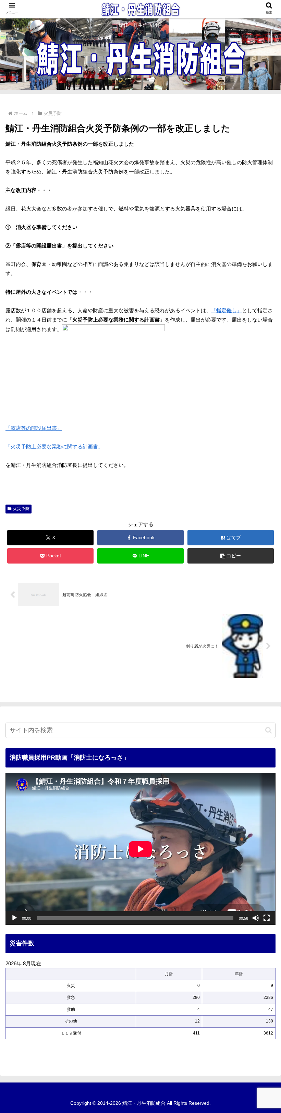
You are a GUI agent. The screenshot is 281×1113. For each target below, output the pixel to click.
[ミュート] (255, 918)
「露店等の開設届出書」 (33, 428)
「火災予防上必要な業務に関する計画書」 (54, 446)
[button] (230, 556)
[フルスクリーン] (266, 918)
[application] (140, 849)
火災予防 (21, 508)
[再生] (14, 918)
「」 (226, 310)
